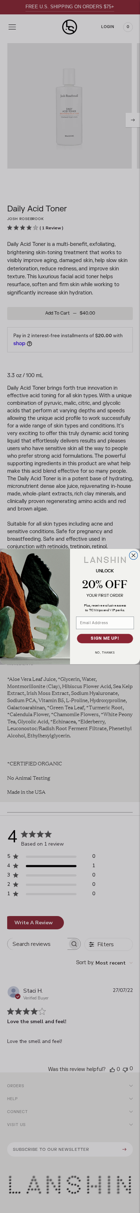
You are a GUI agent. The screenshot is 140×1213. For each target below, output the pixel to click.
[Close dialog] (133, 555)
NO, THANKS (105, 652)
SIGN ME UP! (105, 638)
